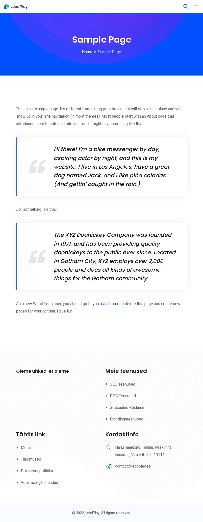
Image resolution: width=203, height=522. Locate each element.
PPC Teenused (123, 395)
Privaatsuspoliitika (37, 471)
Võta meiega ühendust (40, 482)
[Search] (186, 6)
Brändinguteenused (126, 419)
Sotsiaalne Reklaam (127, 407)
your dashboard (106, 303)
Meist (26, 447)
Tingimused (31, 459)
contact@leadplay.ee (133, 466)
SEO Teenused (122, 384)
